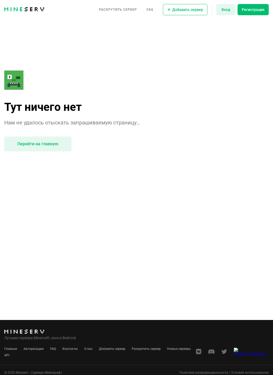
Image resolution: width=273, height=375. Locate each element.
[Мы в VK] (198, 353)
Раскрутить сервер (118, 9)
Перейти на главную (37, 143)
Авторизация (33, 349)
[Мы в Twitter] (224, 353)
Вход (226, 9)
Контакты (70, 349)
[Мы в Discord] (211, 353)
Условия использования (250, 372)
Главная (10, 349)
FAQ (150, 9)
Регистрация (253, 9)
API (6, 355)
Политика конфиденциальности (203, 372)
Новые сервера (179, 349)
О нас (88, 349)
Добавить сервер (112, 349)
